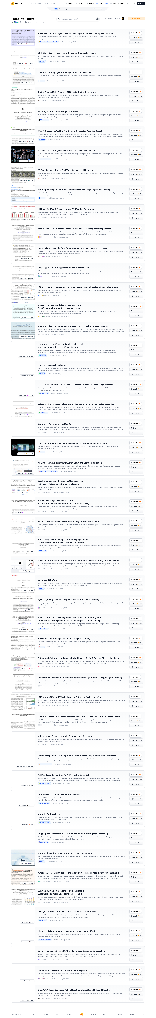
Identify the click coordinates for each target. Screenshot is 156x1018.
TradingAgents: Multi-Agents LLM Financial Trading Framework (67, 92)
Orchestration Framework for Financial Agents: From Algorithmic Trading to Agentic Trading (80, 677)
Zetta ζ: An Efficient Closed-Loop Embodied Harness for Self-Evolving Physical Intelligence (79, 658)
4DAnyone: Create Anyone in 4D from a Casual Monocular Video (66, 150)
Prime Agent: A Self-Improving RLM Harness (58, 111)
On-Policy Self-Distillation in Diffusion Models (59, 794)
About (57, 1014)
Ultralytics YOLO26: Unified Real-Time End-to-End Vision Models (67, 911)
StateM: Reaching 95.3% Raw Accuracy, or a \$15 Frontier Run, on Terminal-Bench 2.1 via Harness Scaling (63, 502)
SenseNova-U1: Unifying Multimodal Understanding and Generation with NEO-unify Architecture (62, 345)
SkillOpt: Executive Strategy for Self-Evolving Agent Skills (64, 775)
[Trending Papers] (123, 18)
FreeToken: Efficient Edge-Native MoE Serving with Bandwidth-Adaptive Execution (75, 33)
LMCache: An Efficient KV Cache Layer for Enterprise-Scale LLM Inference (71, 697)
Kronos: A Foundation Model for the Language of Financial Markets (68, 521)
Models (70, 3)
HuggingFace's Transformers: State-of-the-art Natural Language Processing (73, 833)
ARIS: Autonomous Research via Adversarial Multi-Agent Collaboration (70, 462)
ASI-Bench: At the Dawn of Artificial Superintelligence (62, 970)
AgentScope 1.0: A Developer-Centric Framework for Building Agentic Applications (75, 228)
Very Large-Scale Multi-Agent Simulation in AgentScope (63, 267)
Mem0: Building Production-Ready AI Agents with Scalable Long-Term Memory (74, 326)
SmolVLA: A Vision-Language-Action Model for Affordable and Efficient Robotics (74, 990)
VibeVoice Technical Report (50, 814)
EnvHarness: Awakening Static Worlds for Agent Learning (64, 638)
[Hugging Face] (81, 1014)
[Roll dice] (97, 18)
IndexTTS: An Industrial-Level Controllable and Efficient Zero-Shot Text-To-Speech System (79, 716)
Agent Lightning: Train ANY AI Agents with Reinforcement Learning (68, 599)
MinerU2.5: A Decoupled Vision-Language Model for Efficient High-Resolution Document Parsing (60, 307)
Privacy (45, 1014)
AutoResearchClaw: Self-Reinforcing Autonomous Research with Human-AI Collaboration (79, 872)
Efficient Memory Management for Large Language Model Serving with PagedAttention (78, 287)
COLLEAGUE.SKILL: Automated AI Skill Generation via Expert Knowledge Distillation (76, 384)
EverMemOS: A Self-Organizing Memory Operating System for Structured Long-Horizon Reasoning (61, 892)
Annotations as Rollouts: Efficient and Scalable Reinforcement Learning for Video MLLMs (78, 560)
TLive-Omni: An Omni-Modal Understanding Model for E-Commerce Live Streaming (76, 404)
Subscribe (97, 9)
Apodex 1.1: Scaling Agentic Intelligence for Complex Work (64, 72)
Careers (69, 1014)
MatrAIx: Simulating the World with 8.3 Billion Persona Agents (66, 853)
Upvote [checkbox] (136, 33)
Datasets (81, 3)
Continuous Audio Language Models (54, 423)
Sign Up (141, 3)
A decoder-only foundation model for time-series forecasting (66, 736)
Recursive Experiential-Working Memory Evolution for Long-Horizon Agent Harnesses (77, 755)
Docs (114, 3)
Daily (104, 18)
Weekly (110, 18)
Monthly (117, 18)
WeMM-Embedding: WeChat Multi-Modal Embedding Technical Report (70, 131)
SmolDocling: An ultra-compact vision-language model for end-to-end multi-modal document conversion (63, 541)
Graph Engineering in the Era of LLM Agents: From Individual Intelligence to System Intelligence (61, 482)
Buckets (103, 3)
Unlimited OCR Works (48, 579)
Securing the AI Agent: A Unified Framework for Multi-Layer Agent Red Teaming (74, 189)
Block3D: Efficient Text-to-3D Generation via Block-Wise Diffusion (67, 931)
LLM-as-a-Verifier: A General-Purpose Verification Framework (66, 209)
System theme (19, 1014)
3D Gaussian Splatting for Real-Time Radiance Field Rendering (66, 170)
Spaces (91, 3)
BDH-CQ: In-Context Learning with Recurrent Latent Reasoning (67, 52)
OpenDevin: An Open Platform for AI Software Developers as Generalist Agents (73, 248)
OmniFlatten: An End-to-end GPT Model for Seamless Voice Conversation (71, 950)
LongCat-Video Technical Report (52, 365)
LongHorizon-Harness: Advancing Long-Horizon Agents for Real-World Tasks (73, 443)
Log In (133, 3)
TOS (34, 1014)
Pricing (121, 3)
